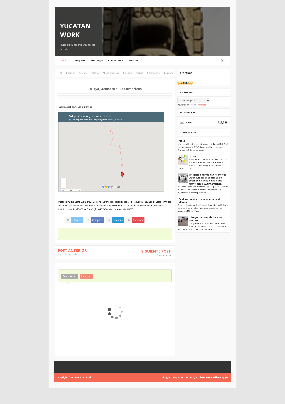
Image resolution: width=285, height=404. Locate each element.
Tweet (77, 220)
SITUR (192, 156)
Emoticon (86, 276)
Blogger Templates (172, 377)
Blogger (223, 377)
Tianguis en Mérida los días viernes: (205, 219)
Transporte (79, 60)
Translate (201, 104)
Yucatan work (75, 30)
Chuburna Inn (164, 255)
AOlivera (201, 377)
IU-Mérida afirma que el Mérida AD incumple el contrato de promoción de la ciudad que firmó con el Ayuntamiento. (207, 179)
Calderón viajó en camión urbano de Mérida (200, 200)
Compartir (97, 220)
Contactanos (116, 60)
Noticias (133, 60)
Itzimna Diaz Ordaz (68, 254)
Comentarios (70, 276)
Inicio (64, 60)
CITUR (182, 141)
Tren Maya (97, 60)
